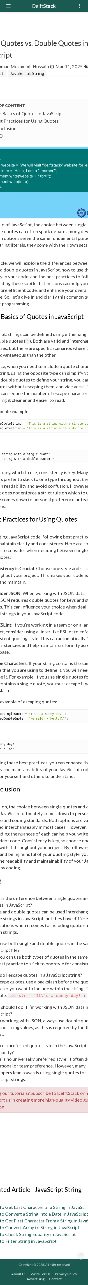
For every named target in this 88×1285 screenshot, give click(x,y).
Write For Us (41, 1274)
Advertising (36, 1279)
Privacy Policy (66, 1274)
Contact (55, 1279)
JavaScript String (27, 73)
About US (18, 1274)
